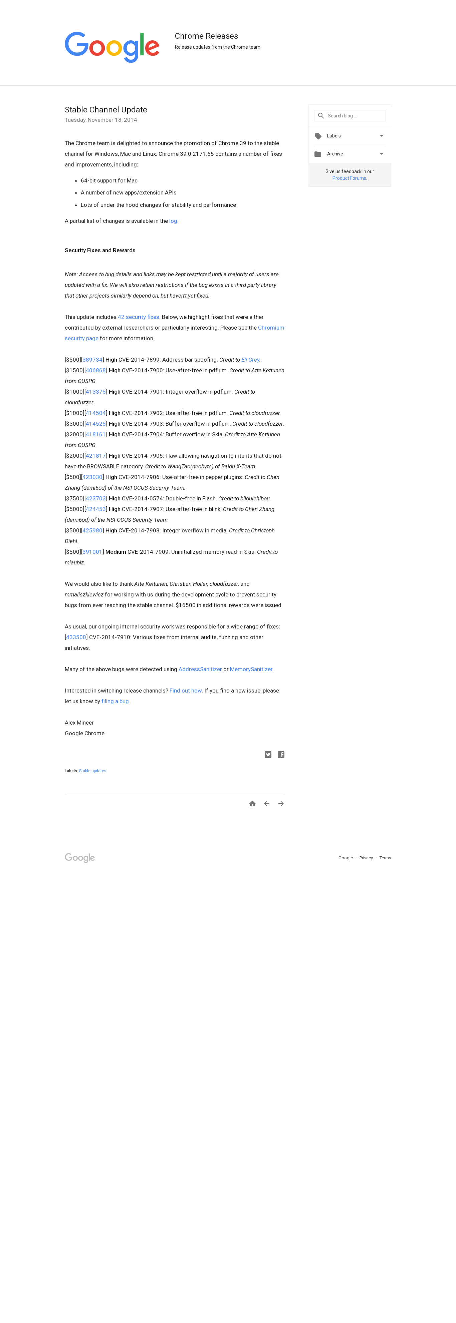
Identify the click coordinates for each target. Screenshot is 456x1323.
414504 (96, 413)
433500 (76, 637)
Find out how (186, 690)
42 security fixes (138, 317)
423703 (96, 498)
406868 (96, 370)
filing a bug (115, 701)
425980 (92, 530)
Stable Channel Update (106, 109)
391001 (92, 551)
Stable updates (92, 771)
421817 (96, 455)
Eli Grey (250, 359)
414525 (96, 423)
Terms (385, 857)
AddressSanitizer (200, 669)
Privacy (367, 857)
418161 (96, 434)
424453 (96, 509)
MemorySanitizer (251, 669)
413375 (96, 391)
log (173, 220)
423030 (92, 477)
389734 (92, 359)
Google (346, 857)
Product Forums (349, 178)
